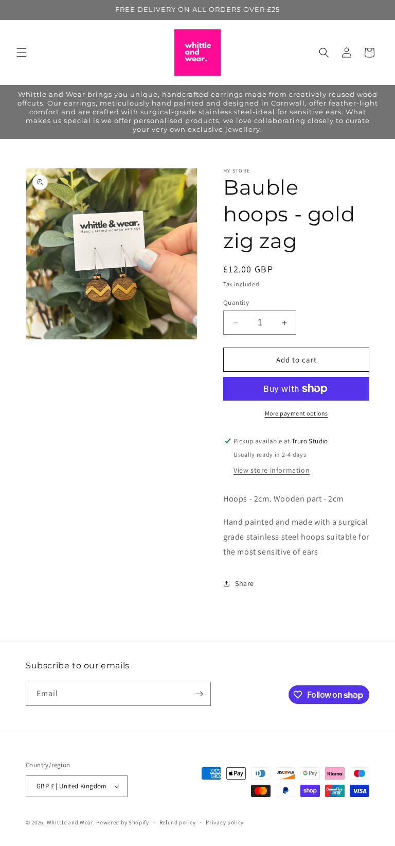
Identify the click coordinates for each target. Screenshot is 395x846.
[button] (21, 52)
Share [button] (244, 583)
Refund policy (177, 822)
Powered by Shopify (122, 822)
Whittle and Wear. (71, 822)
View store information (272, 470)
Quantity (236, 302)
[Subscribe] (199, 694)
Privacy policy (225, 822)
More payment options (296, 413)
